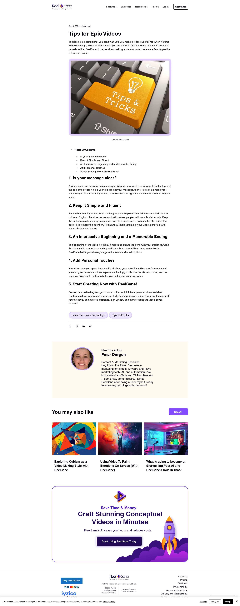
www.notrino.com (129, 589)
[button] (141, 6)
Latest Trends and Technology (88, 315)
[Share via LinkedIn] (83, 326)
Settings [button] (203, 601)
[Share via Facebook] (70, 326)
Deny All (215, 601)
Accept (228, 601)
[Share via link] (90, 326)
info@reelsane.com (129, 591)
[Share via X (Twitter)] (76, 326)
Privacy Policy (109, 601)
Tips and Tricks (120, 315)
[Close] (236, 601)
